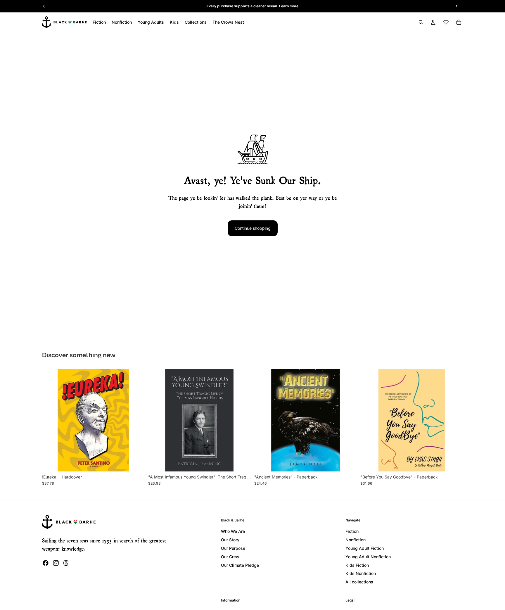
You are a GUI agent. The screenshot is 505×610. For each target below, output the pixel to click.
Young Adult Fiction (364, 548)
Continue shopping (253, 228)
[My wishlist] (446, 22)
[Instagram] (55, 562)
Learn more (288, 6)
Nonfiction (355, 539)
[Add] (135, 462)
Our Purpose (233, 548)
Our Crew (230, 556)
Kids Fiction (357, 565)
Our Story (230, 539)
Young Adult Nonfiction (368, 556)
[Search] (420, 22)
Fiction (352, 531)
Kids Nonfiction (360, 573)
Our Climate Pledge (240, 565)
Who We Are (233, 531)
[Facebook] (45, 562)
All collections (359, 581)
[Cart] (458, 22)
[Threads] (66, 562)
